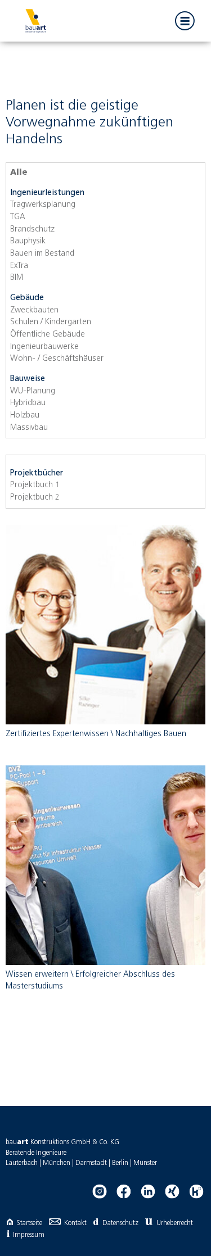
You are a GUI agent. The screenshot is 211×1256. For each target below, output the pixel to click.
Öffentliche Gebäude (47, 334)
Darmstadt (91, 1163)
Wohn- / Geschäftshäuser (57, 358)
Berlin (120, 1163)
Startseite (29, 1223)
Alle (19, 172)
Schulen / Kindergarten (50, 322)
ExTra (19, 266)
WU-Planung (32, 391)
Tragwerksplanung (42, 204)
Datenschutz (120, 1223)
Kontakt (75, 1223)
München (56, 1163)
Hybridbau (28, 403)
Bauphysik (28, 241)
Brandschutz (32, 229)
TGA (17, 217)
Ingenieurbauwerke (44, 347)
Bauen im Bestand (42, 253)
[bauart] (35, 21)
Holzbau (24, 415)
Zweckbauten (34, 310)
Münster (145, 1163)
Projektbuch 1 (35, 485)
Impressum (28, 1235)
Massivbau (29, 428)
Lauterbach (22, 1163)
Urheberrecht (174, 1223)
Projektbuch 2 (35, 497)
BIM (16, 278)
